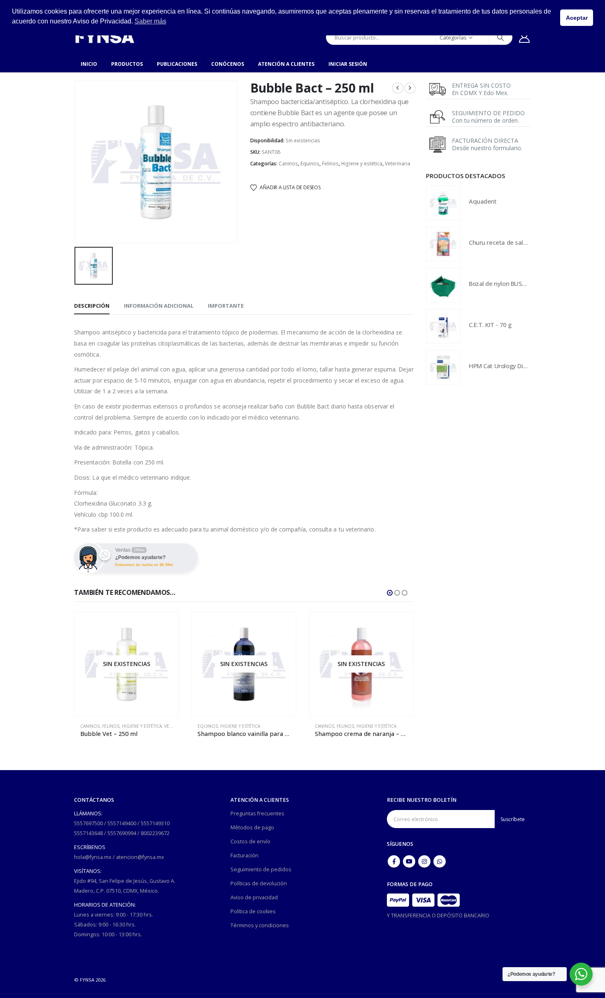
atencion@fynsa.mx (140, 857)
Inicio (89, 63)
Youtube (409, 861)
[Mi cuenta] (524, 37)
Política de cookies (253, 911)
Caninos (288, 163)
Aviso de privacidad (254, 897)
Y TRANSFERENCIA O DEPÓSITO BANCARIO (438, 915)
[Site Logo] (104, 37)
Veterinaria (397, 163)
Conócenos (227, 63)
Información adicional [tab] (158, 305)
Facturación (244, 855)
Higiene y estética (361, 163)
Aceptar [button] (577, 17)
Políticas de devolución (258, 883)
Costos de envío (250, 841)
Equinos (309, 163)
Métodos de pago (252, 827)
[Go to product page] (443, 203)
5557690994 (121, 833)
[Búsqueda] (500, 37)
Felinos (330, 163)
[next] (410, 88)
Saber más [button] (150, 21)
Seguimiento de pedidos (260, 869)
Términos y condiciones (259, 925)
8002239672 (155, 833)
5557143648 (88, 833)
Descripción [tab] (91, 305)
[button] (389, 593)
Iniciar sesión (347, 63)
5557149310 (155, 823)
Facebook (394, 861)
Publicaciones (177, 63)
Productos (127, 63)
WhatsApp (439, 861)
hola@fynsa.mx (93, 857)
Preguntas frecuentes (257, 813)
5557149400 (121, 823)
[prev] (397, 88)
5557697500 (88, 823)
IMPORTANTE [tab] (226, 305)
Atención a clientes (286, 63)
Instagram (424, 861)
